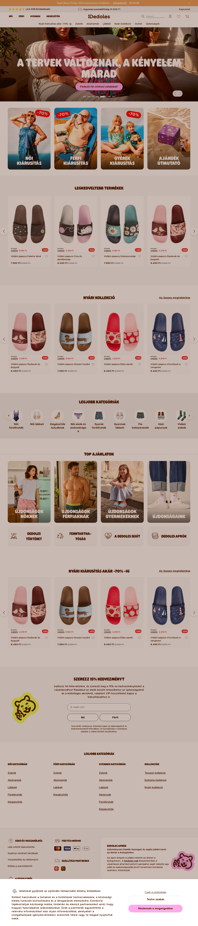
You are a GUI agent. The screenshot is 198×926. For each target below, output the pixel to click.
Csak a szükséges (155, 892)
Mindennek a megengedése (155, 908)
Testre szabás (155, 899)
